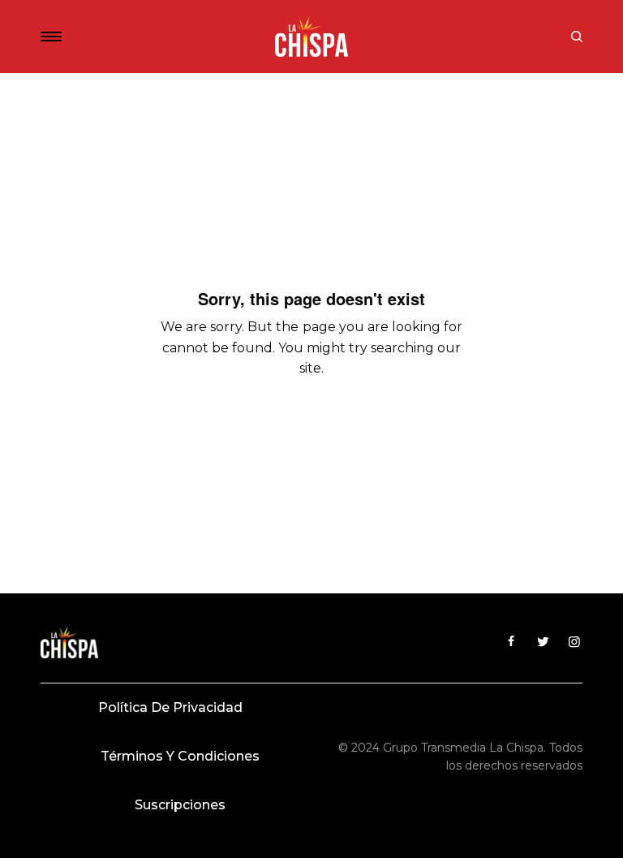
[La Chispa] (311, 36)
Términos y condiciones (180, 756)
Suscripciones (180, 805)
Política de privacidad (170, 707)
